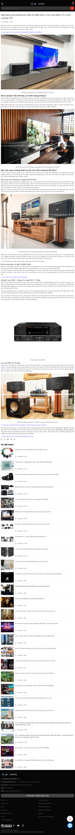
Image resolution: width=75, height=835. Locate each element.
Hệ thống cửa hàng (6, 813)
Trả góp (40, 813)
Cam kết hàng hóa (43, 800)
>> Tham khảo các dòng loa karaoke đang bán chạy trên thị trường (22, 261)
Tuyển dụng (4, 810)
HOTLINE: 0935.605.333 (37, 796)
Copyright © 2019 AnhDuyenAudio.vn (9, 830)
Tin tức (2, 806)
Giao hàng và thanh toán (45, 803)
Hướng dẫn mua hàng (44, 810)
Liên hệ (3, 816)
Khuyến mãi (4, 800)
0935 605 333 (9, 788)
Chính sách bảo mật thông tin (46, 816)
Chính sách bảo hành (44, 806)
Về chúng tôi (4, 803)
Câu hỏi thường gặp (6, 819)
